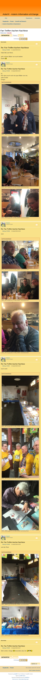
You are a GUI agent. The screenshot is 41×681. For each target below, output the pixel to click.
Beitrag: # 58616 (6, 231)
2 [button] (24, 39)
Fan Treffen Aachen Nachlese (14, 30)
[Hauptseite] (20, 6)
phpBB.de (27, 677)
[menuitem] (5, 18)
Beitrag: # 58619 (6, 648)
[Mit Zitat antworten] (36, 43)
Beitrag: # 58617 (6, 366)
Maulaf (8, 62)
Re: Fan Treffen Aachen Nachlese (15, 48)
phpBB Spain (22, 675)
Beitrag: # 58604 (6, 50)
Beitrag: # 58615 (6, 71)
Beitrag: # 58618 (6, 544)
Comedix (9, 33)
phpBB (15, 673)
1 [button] (22, 39)
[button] (20, 39)
